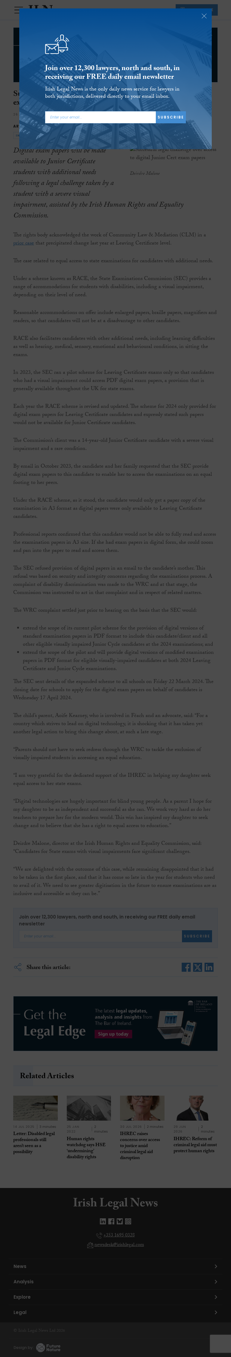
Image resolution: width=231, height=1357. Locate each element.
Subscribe (171, 117)
